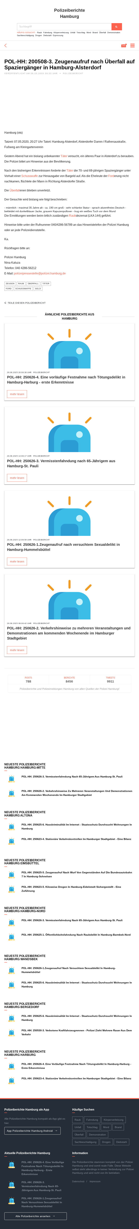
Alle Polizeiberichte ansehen (33, 1216)
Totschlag (81, 32)
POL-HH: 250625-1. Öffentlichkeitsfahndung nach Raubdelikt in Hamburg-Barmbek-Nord (76, 934)
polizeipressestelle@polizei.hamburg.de (40, 273)
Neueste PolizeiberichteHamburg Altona (25, 814)
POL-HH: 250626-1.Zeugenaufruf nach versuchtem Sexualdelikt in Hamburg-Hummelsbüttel (42, 1202)
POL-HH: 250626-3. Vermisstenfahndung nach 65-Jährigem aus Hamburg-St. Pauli (72, 776)
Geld (38, 289)
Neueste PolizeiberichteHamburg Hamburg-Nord (25, 910)
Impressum (95, 1181)
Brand (95, 32)
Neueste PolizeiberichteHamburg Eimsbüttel (25, 862)
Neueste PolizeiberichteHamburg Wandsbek (25, 957)
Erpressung (58, 35)
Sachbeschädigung (25, 35)
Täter (64, 156)
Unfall (72, 32)
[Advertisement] (69, 104)
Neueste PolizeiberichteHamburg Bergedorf (25, 1005)
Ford (111, 175)
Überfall (102, 32)
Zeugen (10, 284)
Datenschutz (78, 1181)
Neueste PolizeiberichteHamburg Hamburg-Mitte (25, 766)
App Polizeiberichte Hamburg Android (30, 1130)
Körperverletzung (61, 32)
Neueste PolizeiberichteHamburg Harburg (25, 1053)
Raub (39, 32)
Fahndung (47, 32)
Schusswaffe (29, 175)
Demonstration (113, 32)
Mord (89, 32)
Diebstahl (47, 35)
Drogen (38, 35)
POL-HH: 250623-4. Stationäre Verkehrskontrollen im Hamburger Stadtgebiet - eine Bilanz (76, 839)
